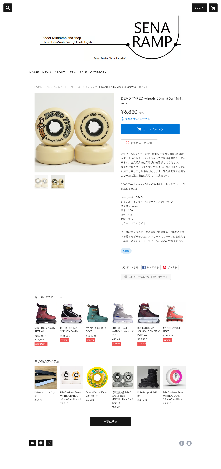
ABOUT (59, 72)
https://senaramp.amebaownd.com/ (189, 443)
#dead (126, 250)
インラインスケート (56, 86)
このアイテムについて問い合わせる (148, 276)
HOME (34, 72)
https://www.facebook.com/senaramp (181, 443)
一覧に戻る (110, 421)
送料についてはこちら (137, 118)
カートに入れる (153, 129)
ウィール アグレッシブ (84, 86)
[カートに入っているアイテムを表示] (213, 7)
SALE (83, 72)
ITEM (72, 72)
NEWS (46, 72)
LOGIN (199, 7)
